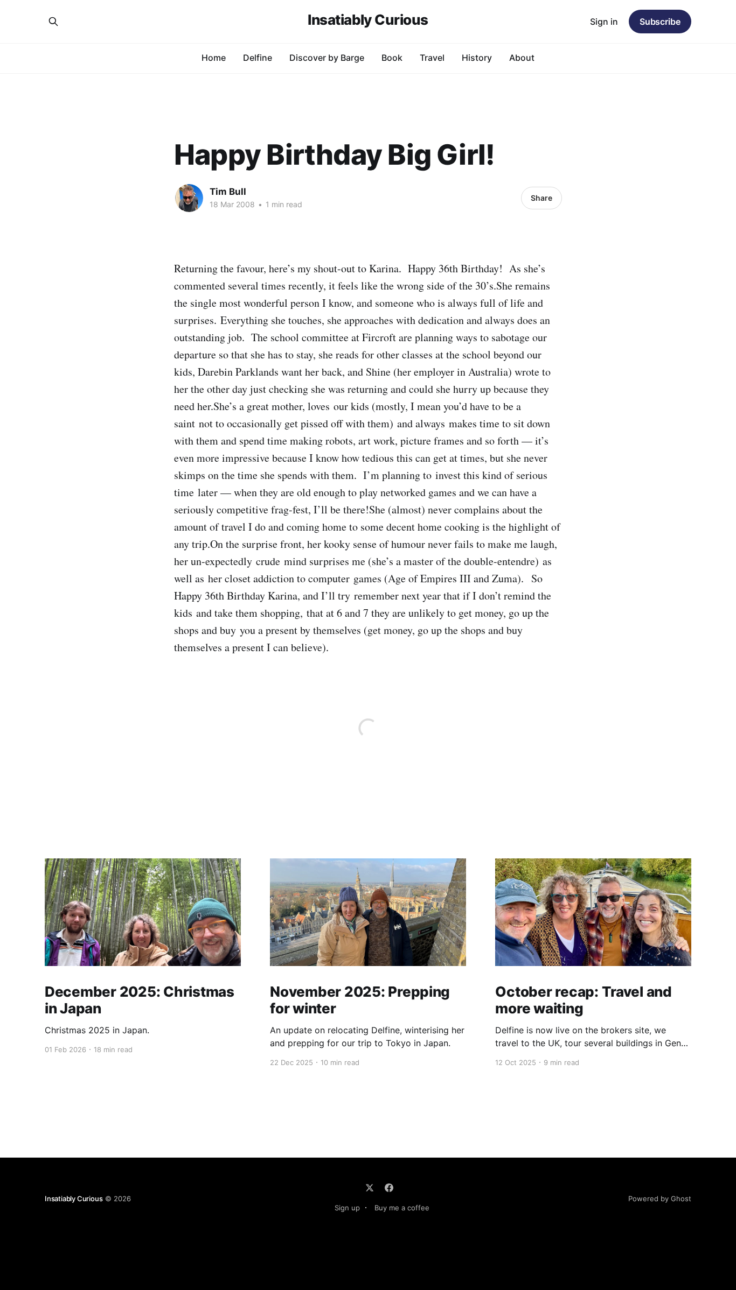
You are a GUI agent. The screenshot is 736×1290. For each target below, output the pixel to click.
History (477, 57)
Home (214, 57)
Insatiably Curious (368, 20)
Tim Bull (228, 191)
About (521, 57)
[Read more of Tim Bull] (189, 198)
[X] (369, 1187)
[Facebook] (389, 1187)
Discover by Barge (326, 57)
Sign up (347, 1207)
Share (541, 197)
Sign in (604, 21)
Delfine (257, 57)
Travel (432, 57)
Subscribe (660, 21)
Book (391, 57)
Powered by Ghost (659, 1198)
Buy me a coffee (401, 1207)
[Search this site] (53, 21)
